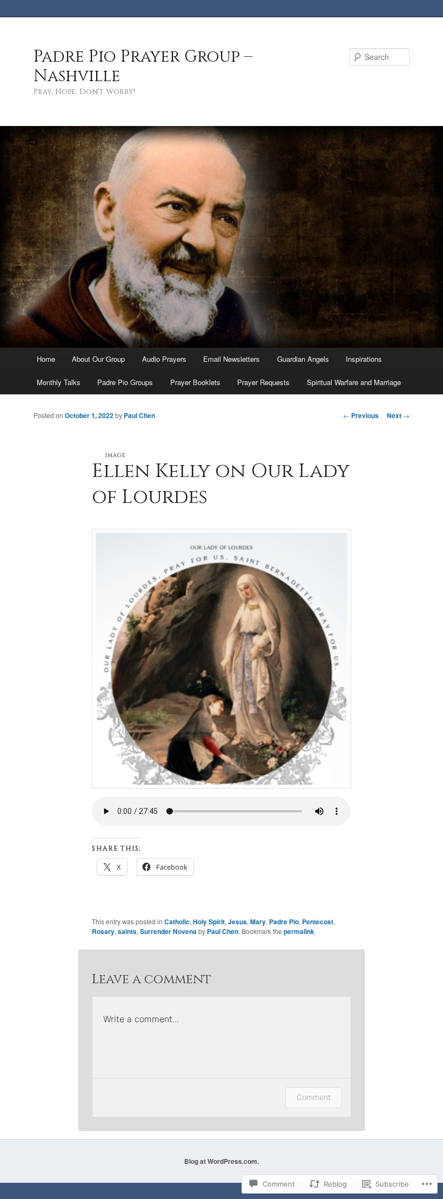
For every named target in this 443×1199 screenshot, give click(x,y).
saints (127, 931)
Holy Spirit (209, 921)
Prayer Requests (263, 382)
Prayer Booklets (195, 382)
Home (46, 359)
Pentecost (317, 921)
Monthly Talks (58, 382)
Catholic (177, 921)
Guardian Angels (303, 359)
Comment (314, 1097)
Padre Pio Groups (125, 382)
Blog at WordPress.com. (221, 1161)
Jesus (237, 921)
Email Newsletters (231, 359)
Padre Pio (284, 921)
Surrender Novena (168, 931)
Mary (258, 921)
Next (398, 415)
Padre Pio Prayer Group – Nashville (142, 66)
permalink (299, 931)
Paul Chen (139, 415)
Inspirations (364, 359)
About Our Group (98, 359)
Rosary (103, 931)
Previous (361, 415)
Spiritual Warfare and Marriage (354, 382)
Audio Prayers (164, 359)
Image (115, 455)
